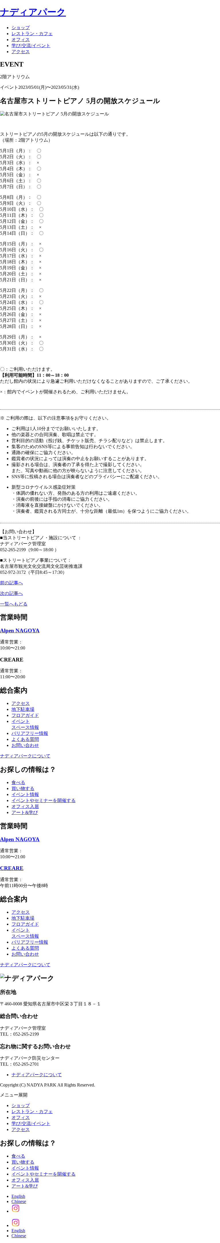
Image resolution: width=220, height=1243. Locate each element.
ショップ (20, 27)
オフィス (20, 39)
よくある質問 (25, 739)
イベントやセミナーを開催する (43, 800)
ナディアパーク (33, 12)
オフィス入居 (25, 806)
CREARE (11, 868)
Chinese (18, 1201)
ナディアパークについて (25, 755)
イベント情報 (25, 794)
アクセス (20, 51)
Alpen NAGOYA (20, 630)
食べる (18, 782)
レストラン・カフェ (32, 33)
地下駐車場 (22, 709)
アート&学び (24, 812)
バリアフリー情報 (29, 733)
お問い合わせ (25, 745)
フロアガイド (25, 715)
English (18, 1196)
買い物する (22, 788)
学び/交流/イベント (30, 45)
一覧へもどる (14, 604)
